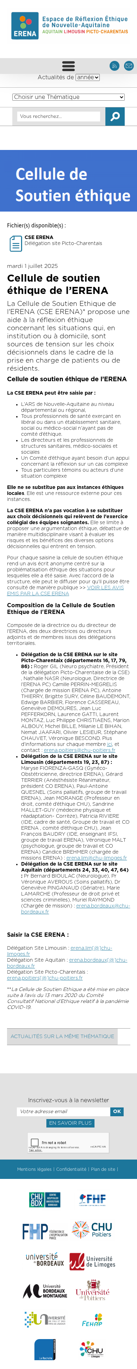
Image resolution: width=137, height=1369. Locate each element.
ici (109, 744)
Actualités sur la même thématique (62, 1036)
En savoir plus (70, 1123)
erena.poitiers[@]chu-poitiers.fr (45, 978)
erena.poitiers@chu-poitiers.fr (80, 750)
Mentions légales (34, 1169)
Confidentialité (71, 1169)
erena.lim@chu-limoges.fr (96, 858)
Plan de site (103, 1169)
